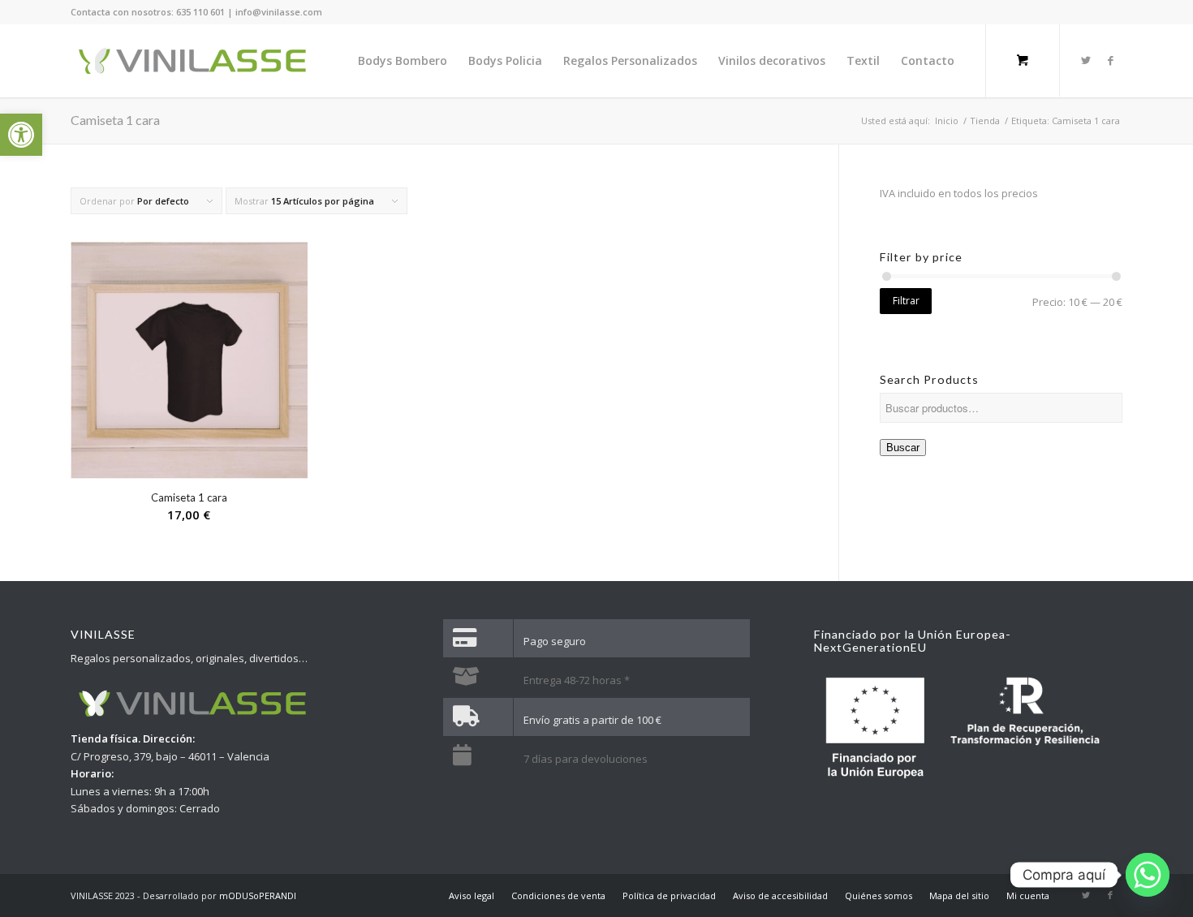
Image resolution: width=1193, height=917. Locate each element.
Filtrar (906, 301)
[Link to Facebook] (1110, 60)
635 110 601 (200, 12)
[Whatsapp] (1147, 875)
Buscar (903, 447)
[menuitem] (402, 60)
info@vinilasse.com (278, 12)
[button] (21, 135)
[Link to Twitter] (1086, 60)
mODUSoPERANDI (257, 895)
